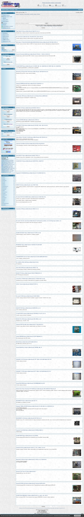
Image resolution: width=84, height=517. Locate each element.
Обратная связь (22, 508)
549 (14, 183)
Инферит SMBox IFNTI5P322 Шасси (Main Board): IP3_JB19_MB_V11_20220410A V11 (35, 406)
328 (14, 201)
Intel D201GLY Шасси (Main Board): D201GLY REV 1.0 (28, 155)
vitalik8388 (6, 166)
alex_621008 (8, 161)
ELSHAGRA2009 (6, 203)
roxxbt (10, 170)
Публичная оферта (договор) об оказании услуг (56, 508)
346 (14, 200)
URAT (9, 168)
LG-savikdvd (5, 192)
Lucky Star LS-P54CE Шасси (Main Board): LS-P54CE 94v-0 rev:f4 (30, 278)
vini (2, 165)
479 (14, 186)
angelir (3, 168)
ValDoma (9, 162)
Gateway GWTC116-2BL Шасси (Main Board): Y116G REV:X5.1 (29, 324)
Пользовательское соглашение (42, 508)
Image (4, 200)
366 (14, 194)
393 (14, 190)
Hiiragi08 (3, 172)
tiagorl (13, 170)
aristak (4, 179)
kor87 (8, 165)
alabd (9, 164)
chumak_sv (12, 167)
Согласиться (77, 515)
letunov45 (11, 161)
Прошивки (46, 5)
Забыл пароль (5, 50)
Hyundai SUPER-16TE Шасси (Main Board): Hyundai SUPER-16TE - (31, 483)
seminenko (11, 171)
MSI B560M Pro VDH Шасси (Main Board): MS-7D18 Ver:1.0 (29, 418)
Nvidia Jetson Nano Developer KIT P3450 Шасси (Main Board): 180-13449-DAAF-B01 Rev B (36, 388)
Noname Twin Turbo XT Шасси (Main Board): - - (26, 471)
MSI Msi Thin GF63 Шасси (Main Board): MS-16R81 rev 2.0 (28, 319)
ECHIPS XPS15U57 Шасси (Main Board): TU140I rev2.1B (28, 232)
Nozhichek (3, 161)
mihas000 (4, 189)
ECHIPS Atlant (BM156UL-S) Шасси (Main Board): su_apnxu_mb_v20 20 (31, 495)
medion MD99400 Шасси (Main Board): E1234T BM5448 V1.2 (29, 336)
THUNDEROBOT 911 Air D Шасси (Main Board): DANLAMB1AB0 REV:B (31, 256)
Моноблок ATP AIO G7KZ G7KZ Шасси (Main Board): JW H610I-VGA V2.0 (32, 71)
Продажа (52, 5)
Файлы (40, 5)
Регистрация (12, 9)
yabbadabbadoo (5, 186)
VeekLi (3, 162)
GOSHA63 (4, 180)
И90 (10, 165)
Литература (59, 5)
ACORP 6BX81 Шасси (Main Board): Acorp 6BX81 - (27, 435)
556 (14, 181)
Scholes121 (7, 171)
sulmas (4, 199)
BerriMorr (7, 169)
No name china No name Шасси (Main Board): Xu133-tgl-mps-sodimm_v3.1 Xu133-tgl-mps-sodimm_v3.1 (38, 220)
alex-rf (4, 196)
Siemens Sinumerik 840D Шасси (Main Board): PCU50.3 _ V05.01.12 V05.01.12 (33, 54)
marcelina (6, 163)
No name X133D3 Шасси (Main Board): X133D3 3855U (28, 296)
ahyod (4, 183)
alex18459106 (7, 167)
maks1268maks (11, 160)
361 (14, 196)
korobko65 (4, 197)
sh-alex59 (3, 171)
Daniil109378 (4, 169)
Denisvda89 (12, 164)
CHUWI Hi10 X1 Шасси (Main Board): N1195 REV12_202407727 (29, 161)
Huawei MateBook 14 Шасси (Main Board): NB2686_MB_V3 (29, 347)
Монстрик (6, 162)
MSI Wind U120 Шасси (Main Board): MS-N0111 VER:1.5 (28, 107)
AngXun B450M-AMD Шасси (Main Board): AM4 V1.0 (27, 119)
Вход (16, 9)
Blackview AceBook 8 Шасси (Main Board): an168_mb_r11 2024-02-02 (31, 459)
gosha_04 (3, 163)
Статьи (65, 5)
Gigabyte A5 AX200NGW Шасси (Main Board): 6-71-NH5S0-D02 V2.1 (31, 173)
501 (14, 184)
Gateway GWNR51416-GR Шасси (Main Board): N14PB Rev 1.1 (29, 83)
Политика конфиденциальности (30, 508)
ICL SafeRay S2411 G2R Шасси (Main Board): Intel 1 (27, 262)
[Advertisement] (8, 87)
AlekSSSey (5, 165)
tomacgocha (5, 187)
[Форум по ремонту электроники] (8, 143)
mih (3, 202)
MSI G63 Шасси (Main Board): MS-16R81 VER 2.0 (26, 341)
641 (14, 180)
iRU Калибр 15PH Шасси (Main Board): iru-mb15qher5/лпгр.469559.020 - (32, 95)
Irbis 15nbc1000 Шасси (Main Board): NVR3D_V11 (27, 267)
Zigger (11, 168)
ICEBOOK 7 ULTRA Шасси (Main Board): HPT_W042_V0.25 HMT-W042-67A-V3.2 (33, 371)
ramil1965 (5, 168)
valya (9, 166)
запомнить (4, 49)
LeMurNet (3, 170)
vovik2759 (3, 167)
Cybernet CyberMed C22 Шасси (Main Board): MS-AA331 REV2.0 (30, 143)
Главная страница (5, 9)
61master (6, 160)
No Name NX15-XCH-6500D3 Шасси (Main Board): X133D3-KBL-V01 (31, 196)
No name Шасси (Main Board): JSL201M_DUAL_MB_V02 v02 (29, 36)
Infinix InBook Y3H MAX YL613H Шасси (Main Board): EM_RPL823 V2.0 (31, 137)
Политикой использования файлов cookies (62, 515)
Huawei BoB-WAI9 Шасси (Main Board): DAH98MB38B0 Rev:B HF (30, 383)
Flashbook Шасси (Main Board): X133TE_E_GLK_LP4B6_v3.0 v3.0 (30, 447)
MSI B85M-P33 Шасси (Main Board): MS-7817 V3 (26, 400)
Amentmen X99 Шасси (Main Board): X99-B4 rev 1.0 (27, 208)
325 (14, 203)
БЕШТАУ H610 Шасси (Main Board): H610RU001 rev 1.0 (28, 308)
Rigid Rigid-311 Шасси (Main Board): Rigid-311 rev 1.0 (27, 31)
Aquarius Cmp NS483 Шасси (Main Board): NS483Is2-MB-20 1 (29, 430)
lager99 (3, 164)
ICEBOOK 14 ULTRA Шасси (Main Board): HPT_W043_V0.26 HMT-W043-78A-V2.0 (33, 359)
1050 (14, 177)
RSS (26, 12)
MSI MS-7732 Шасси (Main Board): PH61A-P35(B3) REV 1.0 (29, 273)
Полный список (7, 172)
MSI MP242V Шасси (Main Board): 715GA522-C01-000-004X (29, 244)
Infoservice (11, 163)
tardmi (12, 162)
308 (14, 204)
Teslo (4, 177)
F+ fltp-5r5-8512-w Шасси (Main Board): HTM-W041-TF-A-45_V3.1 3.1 (31, 313)
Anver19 (3, 160)
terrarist (4, 184)
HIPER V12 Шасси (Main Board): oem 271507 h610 (27, 184)
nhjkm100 (6, 164)
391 (14, 191)
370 (14, 193)
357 (14, 197)
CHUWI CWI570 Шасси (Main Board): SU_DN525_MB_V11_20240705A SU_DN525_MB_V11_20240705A (38, 66)
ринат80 (11, 169)
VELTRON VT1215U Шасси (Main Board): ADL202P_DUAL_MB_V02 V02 (32, 125)
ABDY (4, 190)
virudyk (11, 166)
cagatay (4, 193)
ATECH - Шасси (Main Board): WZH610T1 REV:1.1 (27, 284)
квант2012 (7, 170)
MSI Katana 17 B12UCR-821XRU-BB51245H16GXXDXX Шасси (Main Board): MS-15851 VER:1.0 (37, 42)
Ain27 (13, 168)
